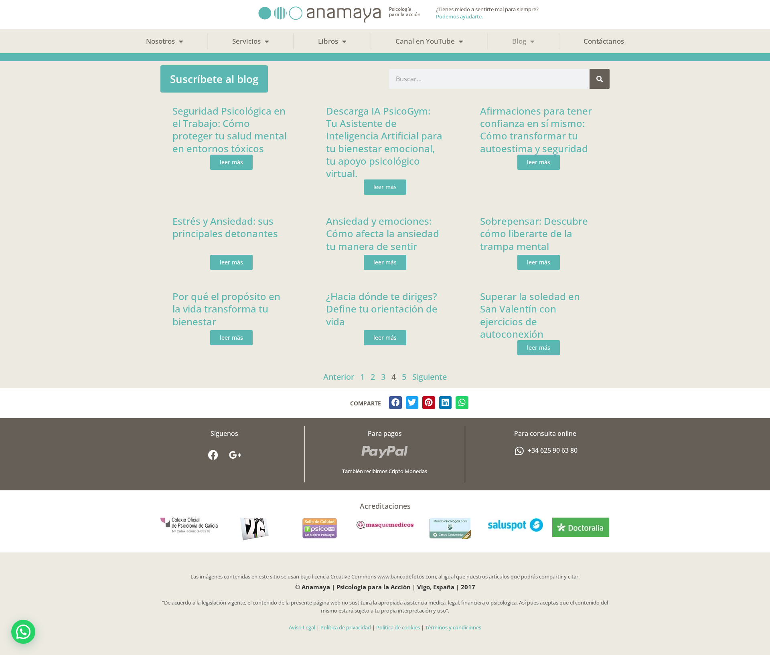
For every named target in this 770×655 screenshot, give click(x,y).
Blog (519, 41)
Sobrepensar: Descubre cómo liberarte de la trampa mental (534, 233)
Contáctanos (604, 41)
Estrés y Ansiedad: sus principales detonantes (225, 227)
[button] (395, 402)
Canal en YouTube (425, 41)
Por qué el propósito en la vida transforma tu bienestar (226, 309)
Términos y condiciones (453, 627)
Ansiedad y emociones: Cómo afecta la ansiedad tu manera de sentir (382, 233)
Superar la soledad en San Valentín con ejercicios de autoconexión (530, 315)
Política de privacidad (345, 627)
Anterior (338, 376)
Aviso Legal (302, 627)
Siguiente (429, 376)
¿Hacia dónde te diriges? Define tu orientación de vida (382, 309)
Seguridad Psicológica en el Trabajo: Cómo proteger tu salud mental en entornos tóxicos (229, 129)
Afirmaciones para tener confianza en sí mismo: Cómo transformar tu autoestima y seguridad (536, 129)
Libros (328, 41)
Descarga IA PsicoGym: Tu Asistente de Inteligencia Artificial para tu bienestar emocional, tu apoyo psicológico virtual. (384, 142)
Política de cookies (398, 627)
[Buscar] (600, 79)
